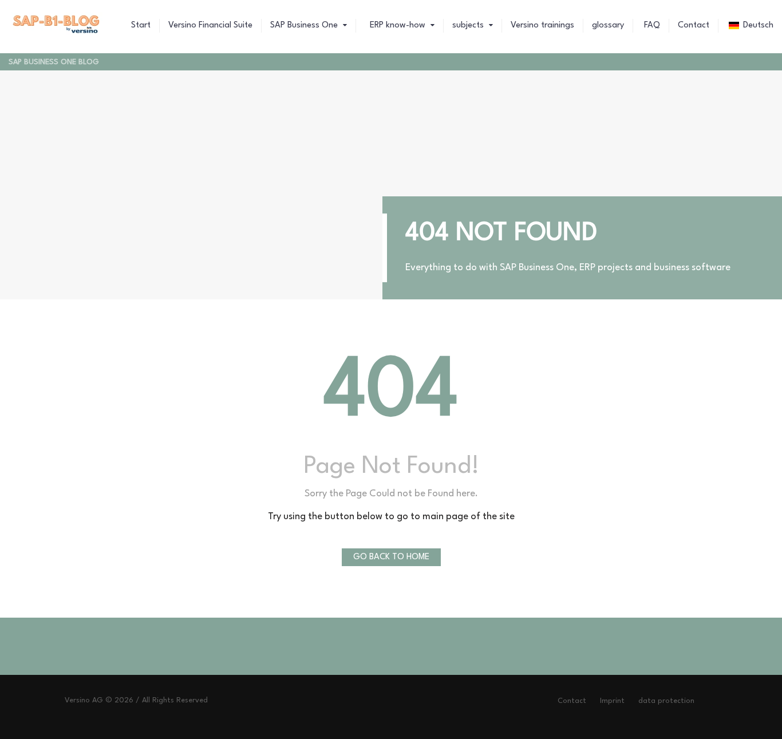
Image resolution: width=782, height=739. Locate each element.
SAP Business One (305, 25)
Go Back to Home (391, 557)
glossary (608, 25)
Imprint (612, 701)
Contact (693, 25)
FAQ (651, 25)
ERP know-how (398, 25)
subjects (469, 25)
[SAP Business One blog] (56, 26)
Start (141, 25)
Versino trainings (542, 25)
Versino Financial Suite (210, 25)
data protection (666, 701)
